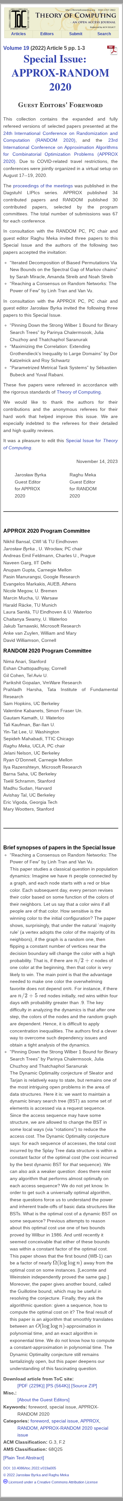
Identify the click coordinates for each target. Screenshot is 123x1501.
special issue (64, 1420)
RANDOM (27, 1428)
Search (104, 34)
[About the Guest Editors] (43, 1399)
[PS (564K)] (58, 1385)
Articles (18, 34)
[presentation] (71, 875)
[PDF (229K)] (31, 1385)
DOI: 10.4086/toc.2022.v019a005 (29, 1468)
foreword (40, 1420)
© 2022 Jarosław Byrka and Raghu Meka (36, 1475)
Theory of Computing (79, 392)
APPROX (89, 1420)
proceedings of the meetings (43, 185)
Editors (47, 34)
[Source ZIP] (84, 1385)
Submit (75, 34)
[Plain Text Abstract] (23, 1457)
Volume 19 (16, 48)
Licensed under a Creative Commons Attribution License (53, 1482)
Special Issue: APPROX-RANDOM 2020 (60, 72)
